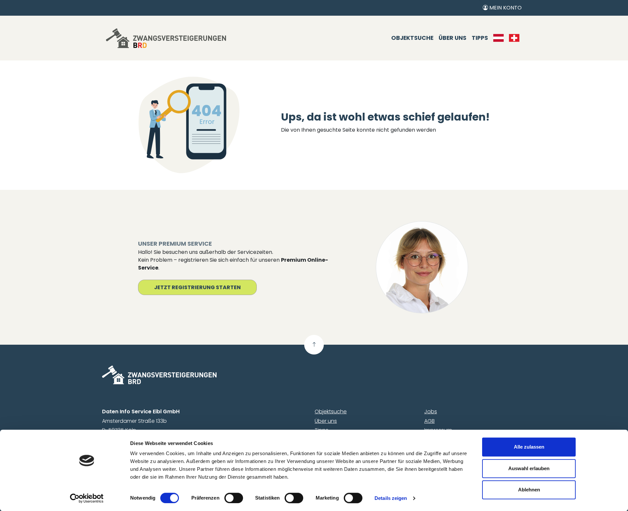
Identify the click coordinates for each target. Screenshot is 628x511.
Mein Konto (505, 7)
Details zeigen (391, 498)
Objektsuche (412, 38)
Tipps (480, 38)
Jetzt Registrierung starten (197, 287)
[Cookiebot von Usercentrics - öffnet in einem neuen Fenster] (86, 498)
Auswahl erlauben (529, 468)
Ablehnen (529, 489)
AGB (429, 421)
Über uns (452, 38)
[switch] (233, 498)
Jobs (430, 411)
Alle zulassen (529, 447)
